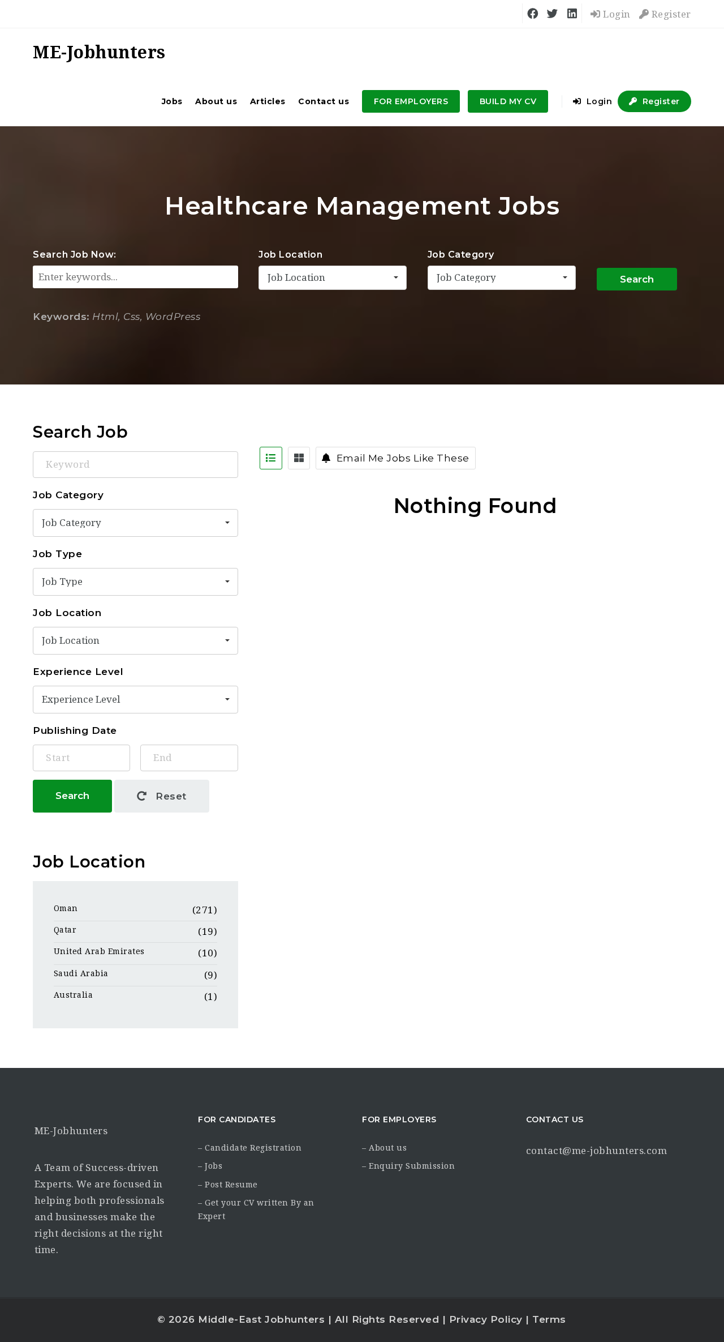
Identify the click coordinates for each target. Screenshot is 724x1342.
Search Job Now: (75, 254)
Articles (268, 101)
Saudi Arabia (81, 973)
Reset (170, 796)
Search (637, 279)
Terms (549, 1319)
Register (670, 14)
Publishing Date (75, 730)
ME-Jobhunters (71, 1130)
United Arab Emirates (99, 951)
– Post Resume (228, 1184)
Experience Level (78, 671)
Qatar (65, 929)
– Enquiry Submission (408, 1165)
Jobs (172, 101)
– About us (384, 1147)
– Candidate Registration (249, 1147)
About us (216, 101)
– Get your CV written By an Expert (256, 1209)
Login (616, 14)
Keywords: (61, 316)
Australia (73, 994)
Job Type (57, 553)
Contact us (323, 101)
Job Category (461, 254)
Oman (66, 908)
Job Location (290, 254)
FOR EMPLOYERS (411, 101)
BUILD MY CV (508, 101)
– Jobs (210, 1165)
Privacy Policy (486, 1319)
